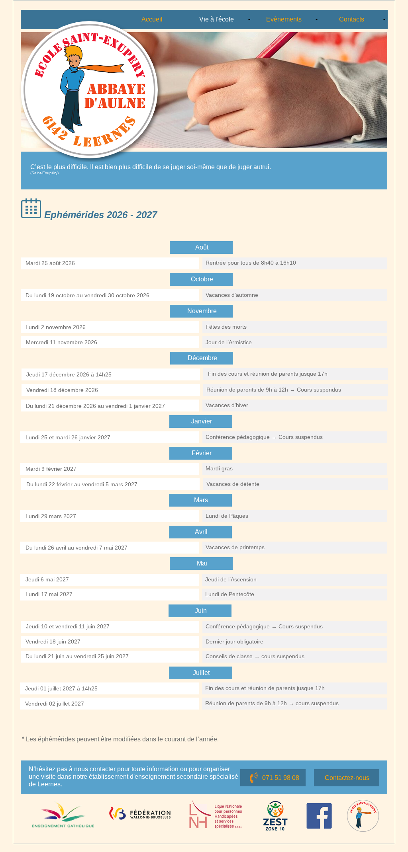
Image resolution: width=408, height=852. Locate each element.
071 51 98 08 (280, 777)
